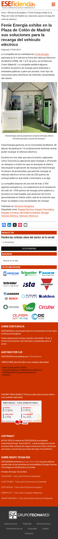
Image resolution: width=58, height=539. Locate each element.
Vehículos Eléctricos (28, 216)
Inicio (3, 12)
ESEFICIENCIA (18, 5)
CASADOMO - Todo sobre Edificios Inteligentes (20, 476)
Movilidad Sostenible (30, 212)
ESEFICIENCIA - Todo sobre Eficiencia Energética (21, 487)
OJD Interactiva (35, 356)
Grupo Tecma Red (31, 462)
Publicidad (27, 524)
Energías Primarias (10, 212)
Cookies (45, 529)
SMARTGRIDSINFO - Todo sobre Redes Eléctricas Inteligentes (27, 498)
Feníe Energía (42, 54)
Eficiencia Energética (17, 12)
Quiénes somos (10, 524)
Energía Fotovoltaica (44, 209)
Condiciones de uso (14, 529)
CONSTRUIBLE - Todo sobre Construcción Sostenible (23, 482)
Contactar (29, 533)
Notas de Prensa (44, 524)
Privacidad (32, 529)
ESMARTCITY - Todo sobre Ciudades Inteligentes (21, 493)
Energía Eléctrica (26, 209)
